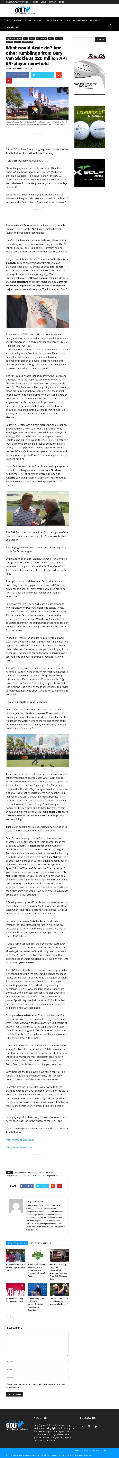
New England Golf (50, 1176)
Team (61, 2)
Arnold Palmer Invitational (25, 1172)
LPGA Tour (36, 1176)
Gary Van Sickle (15, 68)
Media (51, 39)
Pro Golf (17, 42)
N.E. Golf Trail (96, 20)
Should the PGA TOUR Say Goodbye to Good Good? (15, 1267)
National (9, 42)
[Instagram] (89, 1426)
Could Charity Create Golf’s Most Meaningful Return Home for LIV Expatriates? (37, 1304)
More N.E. (38, 20)
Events (32, 39)
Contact (52, 2)
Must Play (59, 39)
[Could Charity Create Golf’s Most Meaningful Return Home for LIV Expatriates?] (37, 1289)
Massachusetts (14, 20)
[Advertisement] (79, 10)
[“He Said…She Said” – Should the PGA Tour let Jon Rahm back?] (59, 1289)
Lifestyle (64, 20)
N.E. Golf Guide (79, 20)
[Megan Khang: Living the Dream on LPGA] (15, 1289)
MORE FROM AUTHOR (40, 1243)
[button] (109, 23)
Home (35, 2)
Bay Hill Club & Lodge (47, 1172)
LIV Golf (26, 1176)
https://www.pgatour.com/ (20, 1139)
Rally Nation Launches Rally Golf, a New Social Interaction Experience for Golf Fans (37, 1270)
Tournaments (52, 20)
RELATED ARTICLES (17, 1243)
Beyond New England (14, 39)
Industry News (42, 39)
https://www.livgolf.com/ (19, 1147)
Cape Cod (27, 20)
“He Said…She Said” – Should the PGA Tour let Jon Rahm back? (59, 1301)
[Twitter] (95, 1427)
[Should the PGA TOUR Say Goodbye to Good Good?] (15, 1255)
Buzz (25, 39)
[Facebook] (82, 1427)
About (43, 2)
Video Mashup (13, 27)
